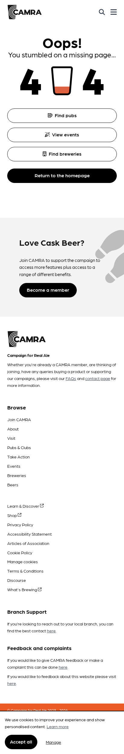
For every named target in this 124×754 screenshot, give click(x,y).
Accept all (21, 741)
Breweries (16, 475)
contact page (97, 378)
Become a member (48, 290)
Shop (12, 515)
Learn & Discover (23, 505)
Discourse (16, 580)
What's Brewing (22, 589)
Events (13, 466)
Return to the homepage (62, 175)
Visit (11, 438)
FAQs (71, 378)
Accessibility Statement (29, 533)
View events (65, 134)
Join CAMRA (19, 419)
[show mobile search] (102, 12)
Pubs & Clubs (19, 447)
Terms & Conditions (25, 570)
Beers (12, 484)
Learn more (58, 726)
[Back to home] (24, 12)
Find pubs (66, 115)
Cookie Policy (19, 552)
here (51, 630)
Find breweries (65, 154)
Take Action (18, 456)
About (13, 428)
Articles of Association (28, 543)
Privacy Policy (20, 524)
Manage (53, 742)
